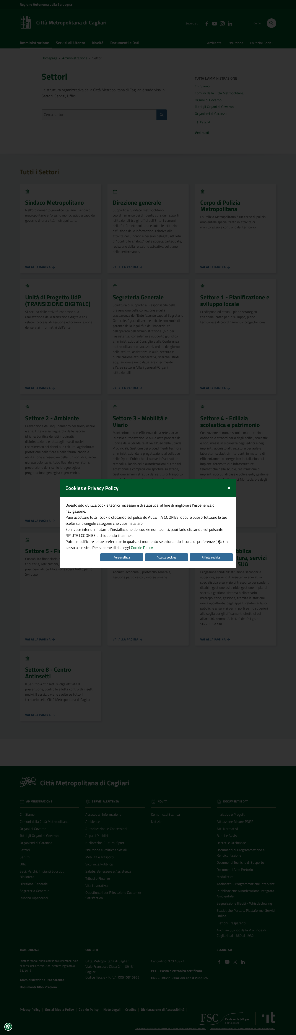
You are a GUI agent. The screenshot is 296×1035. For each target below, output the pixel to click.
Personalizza (122, 557)
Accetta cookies (166, 557)
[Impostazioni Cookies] (8, 1027)
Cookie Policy (142, 547)
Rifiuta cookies (211, 557)
